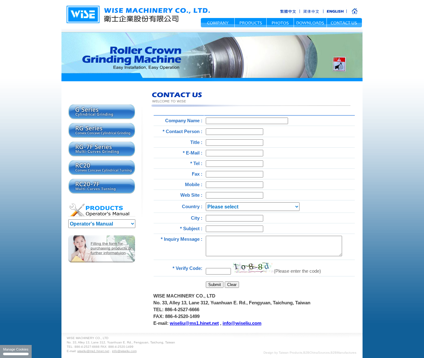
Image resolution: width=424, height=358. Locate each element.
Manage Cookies (16, 349)
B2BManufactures (343, 352)
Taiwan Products (290, 352)
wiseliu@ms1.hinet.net (194, 323)
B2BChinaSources (316, 352)
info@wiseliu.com (242, 323)
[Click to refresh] (252, 267)
